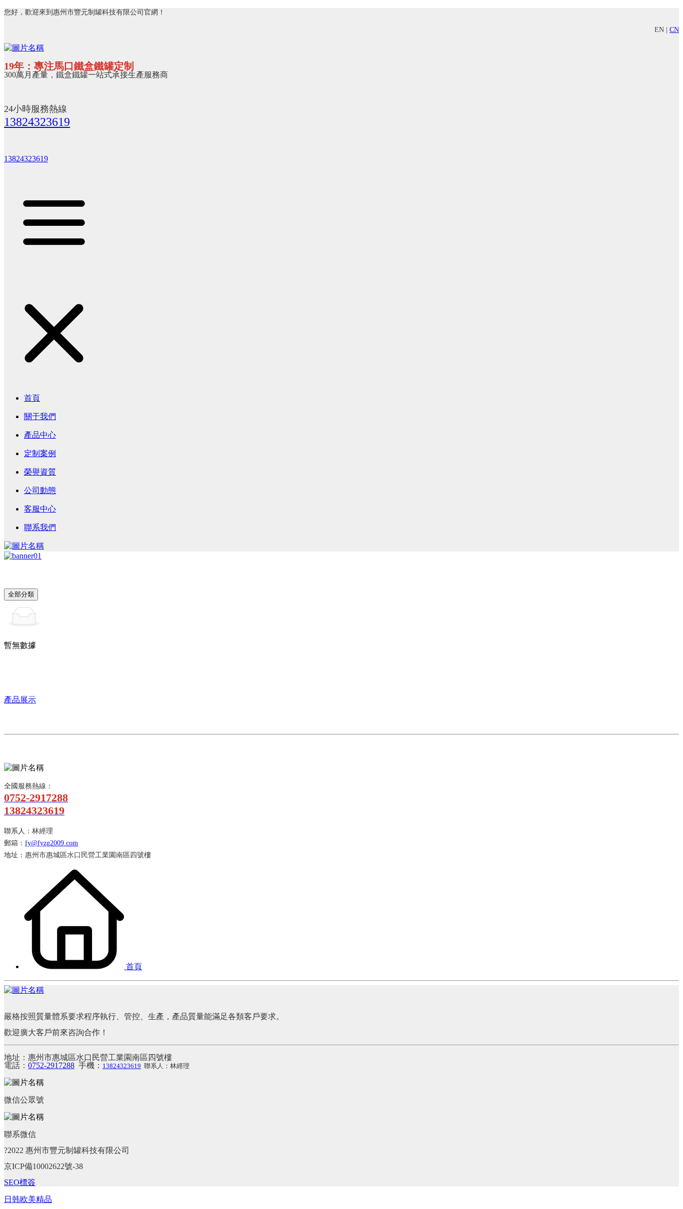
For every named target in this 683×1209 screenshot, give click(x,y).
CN (674, 29)
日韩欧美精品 (28, 1199)
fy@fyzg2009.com (51, 843)
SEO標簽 (20, 1182)
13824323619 (37, 121)
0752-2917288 (51, 1065)
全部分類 (21, 594)
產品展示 (20, 699)
